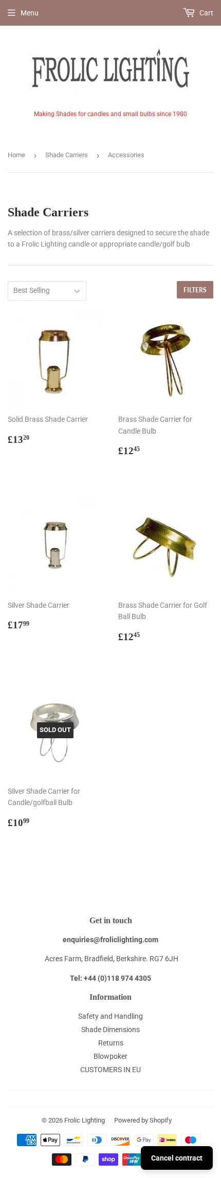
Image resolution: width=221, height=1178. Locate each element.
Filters (195, 290)
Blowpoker (110, 1056)
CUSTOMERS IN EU (110, 1069)
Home (16, 155)
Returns (110, 1043)
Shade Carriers (66, 155)
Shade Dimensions (110, 1029)
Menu (30, 13)
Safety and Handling (110, 1016)
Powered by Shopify (143, 1120)
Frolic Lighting (84, 1120)
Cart (205, 13)
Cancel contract (176, 1158)
